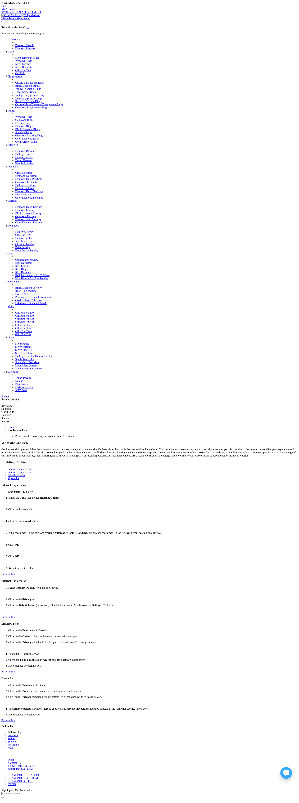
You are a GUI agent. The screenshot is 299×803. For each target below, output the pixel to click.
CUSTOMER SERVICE (22, 765)
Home (11, 427)
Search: (5, 399)
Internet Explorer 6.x (19, 472)
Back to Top (8, 574)
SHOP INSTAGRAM (20, 769)
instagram (13, 744)
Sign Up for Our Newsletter (16, 790)
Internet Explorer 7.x (19, 469)
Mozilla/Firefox (16, 475)
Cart (3, 5)
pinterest (12, 741)
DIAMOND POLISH (20, 781)
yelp (10, 747)
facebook (13, 735)
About (11, 759)
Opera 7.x (13, 478)
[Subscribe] (2, 797)
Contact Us (14, 762)
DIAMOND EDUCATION (23, 774)
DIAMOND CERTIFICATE (24, 778)
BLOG (12, 784)
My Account (8, 9)
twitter (11, 738)
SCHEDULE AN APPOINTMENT (21, 12)
